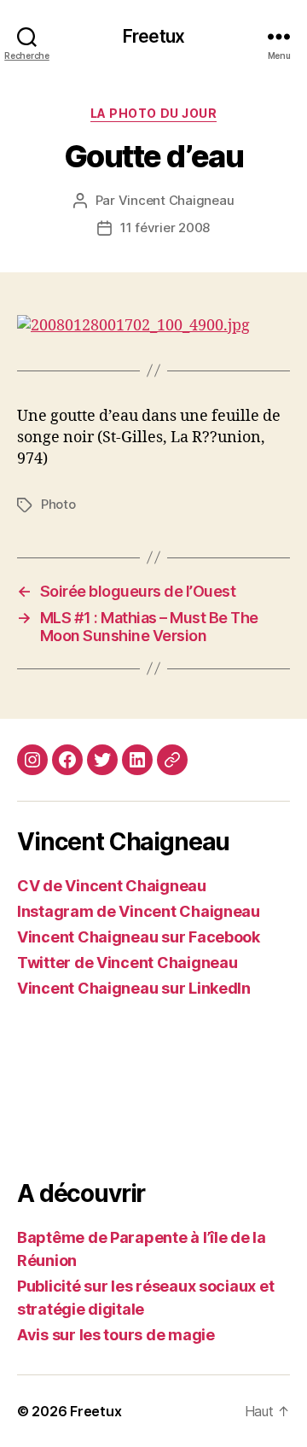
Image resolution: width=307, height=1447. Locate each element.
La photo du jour (153, 113)
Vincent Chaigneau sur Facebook (138, 937)
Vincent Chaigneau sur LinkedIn (134, 988)
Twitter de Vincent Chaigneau (127, 962)
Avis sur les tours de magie (116, 1335)
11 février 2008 (165, 227)
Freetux (153, 36)
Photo (58, 504)
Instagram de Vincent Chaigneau (138, 911)
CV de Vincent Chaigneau (111, 886)
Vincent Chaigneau (177, 200)
